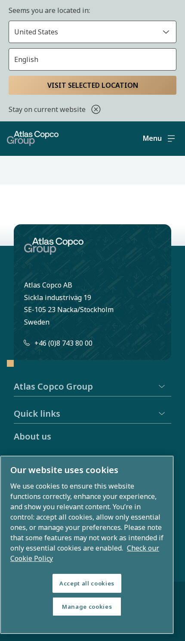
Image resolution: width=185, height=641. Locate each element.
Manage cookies (87, 606)
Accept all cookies (86, 583)
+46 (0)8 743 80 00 (63, 343)
